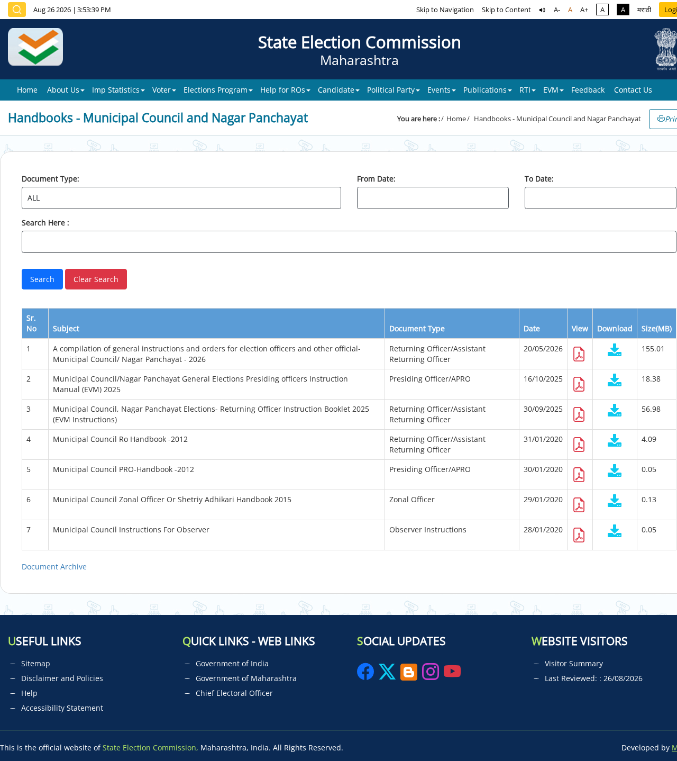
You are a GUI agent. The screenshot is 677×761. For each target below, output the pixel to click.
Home (27, 90)
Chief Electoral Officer (234, 693)
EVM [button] (551, 90)
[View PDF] (579, 357)
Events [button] (439, 90)
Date (532, 328)
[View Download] (615, 351)
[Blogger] (408, 675)
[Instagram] (431, 675)
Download (615, 328)
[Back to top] (644, 729)
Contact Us (633, 90)
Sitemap (35, 663)
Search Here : (45, 223)
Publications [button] (485, 90)
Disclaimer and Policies (62, 678)
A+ (584, 9)
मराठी (644, 9)
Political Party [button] (391, 90)
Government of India (232, 663)
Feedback (588, 90)
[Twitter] (387, 675)
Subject (66, 328)
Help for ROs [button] (282, 90)
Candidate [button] (336, 90)
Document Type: (50, 179)
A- (557, 9)
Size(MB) (657, 328)
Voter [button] (161, 90)
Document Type (417, 328)
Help (29, 693)
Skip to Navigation (445, 9)
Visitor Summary (574, 663)
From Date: (376, 179)
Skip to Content (506, 9)
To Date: (539, 179)
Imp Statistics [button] (116, 90)
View (580, 328)
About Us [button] (63, 90)
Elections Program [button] (216, 90)
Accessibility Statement (62, 708)
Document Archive (54, 566)
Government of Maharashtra (246, 678)
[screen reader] (542, 9)
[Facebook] (366, 675)
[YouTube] (452, 675)
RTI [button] (524, 90)
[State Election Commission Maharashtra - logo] (39, 49)
